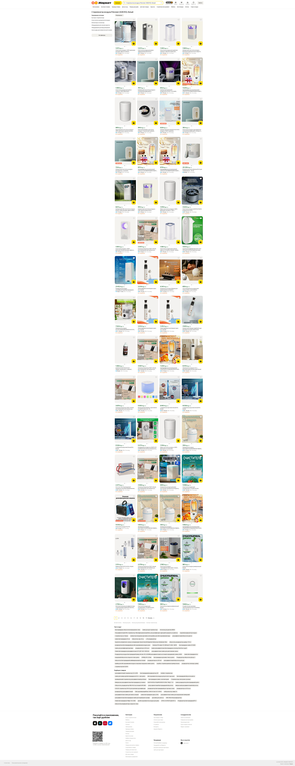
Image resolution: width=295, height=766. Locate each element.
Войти (200, 3)
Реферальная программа (187, 719)
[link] (127, 630)
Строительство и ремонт (132, 752)
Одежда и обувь (130, 729)
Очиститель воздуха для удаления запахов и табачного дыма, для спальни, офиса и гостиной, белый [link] (169, 51)
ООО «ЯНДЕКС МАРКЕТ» (287, 762)
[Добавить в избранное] (134, 20)
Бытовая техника (130, 722)
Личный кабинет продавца (160, 743)
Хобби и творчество (131, 738)
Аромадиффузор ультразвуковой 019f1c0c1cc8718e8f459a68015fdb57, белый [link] (192, 90)
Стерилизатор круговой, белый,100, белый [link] (169, 408)
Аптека (127, 733)
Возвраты (156, 726)
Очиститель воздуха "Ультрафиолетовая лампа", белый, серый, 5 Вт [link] (169, 567)
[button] (119, 15)
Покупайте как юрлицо (159, 722)
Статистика (7, 763)
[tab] (96, 7)
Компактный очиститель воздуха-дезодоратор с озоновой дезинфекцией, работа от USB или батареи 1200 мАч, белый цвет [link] (124, 170)
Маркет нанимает (185, 726)
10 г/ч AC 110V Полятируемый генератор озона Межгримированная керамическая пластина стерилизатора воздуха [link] (125, 487)
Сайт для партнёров (159, 749)
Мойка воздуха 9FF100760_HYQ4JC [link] (125, 566)
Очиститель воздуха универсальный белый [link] (192, 567)
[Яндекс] (291, 764)
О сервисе (156, 724)
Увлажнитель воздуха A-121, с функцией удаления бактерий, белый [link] (192, 368)
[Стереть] (161, 3)
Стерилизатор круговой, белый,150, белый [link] (191, 408)
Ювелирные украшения (131, 756)
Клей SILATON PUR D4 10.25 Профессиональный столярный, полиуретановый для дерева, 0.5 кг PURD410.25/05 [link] (124, 368)
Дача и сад (128, 740)
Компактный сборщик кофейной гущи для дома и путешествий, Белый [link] (192, 329)
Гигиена (128, 724)
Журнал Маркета (158, 729)
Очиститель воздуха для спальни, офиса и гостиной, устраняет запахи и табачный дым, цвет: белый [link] (169, 249)
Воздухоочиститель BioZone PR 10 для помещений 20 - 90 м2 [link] (192, 170)
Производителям (185, 722)
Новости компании (185, 717)
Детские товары (130, 754)
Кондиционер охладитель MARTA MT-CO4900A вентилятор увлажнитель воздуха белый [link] (147, 448)
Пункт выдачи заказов (186, 724)
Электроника (129, 726)
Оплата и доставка (158, 719)
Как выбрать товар (158, 717)
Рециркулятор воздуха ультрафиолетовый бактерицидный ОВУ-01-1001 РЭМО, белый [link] (124, 289)
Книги (127, 742)
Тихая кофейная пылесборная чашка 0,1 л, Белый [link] (147, 289)
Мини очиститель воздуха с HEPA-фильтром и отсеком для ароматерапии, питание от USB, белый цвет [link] (169, 448)
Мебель (127, 719)
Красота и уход (129, 736)
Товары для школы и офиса (132, 745)
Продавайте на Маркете (160, 745)
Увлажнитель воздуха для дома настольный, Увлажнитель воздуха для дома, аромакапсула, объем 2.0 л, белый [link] (170, 487)
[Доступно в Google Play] (100, 725)
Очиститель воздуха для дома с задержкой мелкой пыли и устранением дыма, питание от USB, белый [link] (147, 51)
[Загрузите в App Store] (95, 725)
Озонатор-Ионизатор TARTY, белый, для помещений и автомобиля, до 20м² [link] (147, 249)
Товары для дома (130, 731)
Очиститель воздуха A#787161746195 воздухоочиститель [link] (192, 209)
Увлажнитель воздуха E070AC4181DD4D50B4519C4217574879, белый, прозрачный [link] (125, 329)
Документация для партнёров (161, 747)
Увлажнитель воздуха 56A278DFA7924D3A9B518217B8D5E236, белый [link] (192, 448)
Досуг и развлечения (131, 717)
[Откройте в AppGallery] (105, 725)
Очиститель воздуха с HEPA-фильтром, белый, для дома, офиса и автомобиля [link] (125, 249)
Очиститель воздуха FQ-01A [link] (123, 526)
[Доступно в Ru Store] (110, 725)
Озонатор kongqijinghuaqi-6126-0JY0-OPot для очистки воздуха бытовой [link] (192, 249)
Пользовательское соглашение (20, 763)
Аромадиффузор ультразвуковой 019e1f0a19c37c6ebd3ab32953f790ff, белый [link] (169, 368)
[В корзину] (133, 43)
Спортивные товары (131, 747)
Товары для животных (131, 749)
